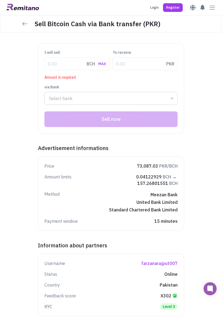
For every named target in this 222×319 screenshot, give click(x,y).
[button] (173, 7)
